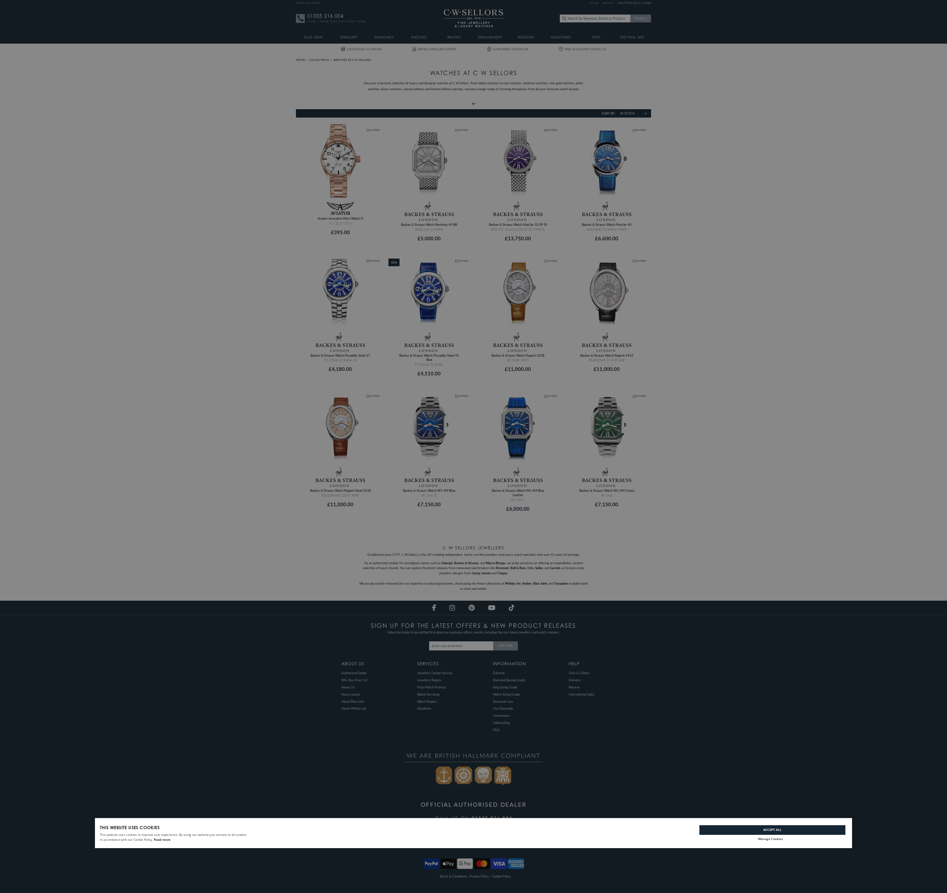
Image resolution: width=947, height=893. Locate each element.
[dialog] (473, 833)
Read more (162, 840)
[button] (772, 839)
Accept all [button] (772, 830)
